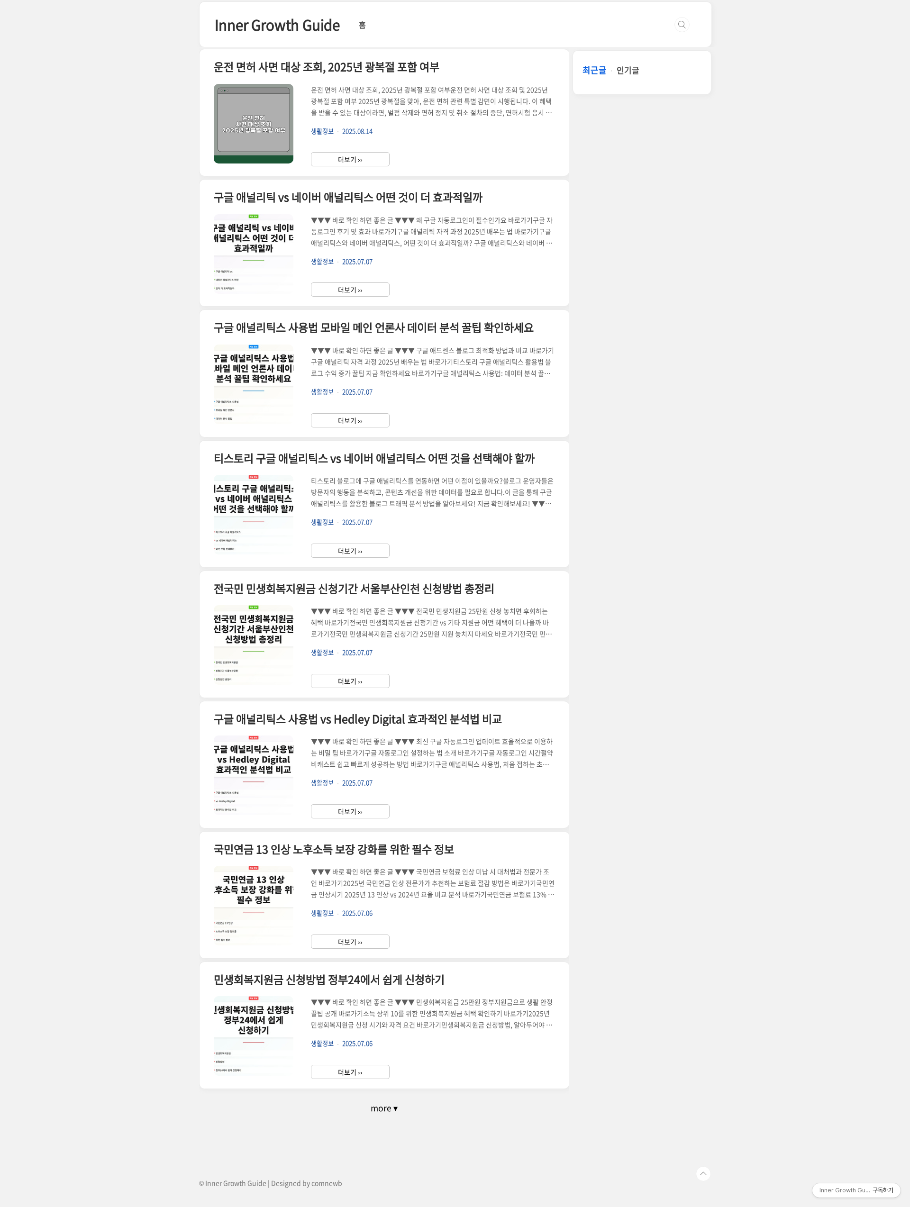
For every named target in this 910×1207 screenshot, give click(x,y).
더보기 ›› (350, 159)
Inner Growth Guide (277, 24)
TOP (703, 1173)
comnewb (326, 1183)
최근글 (594, 70)
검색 (682, 25)
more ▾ (384, 1108)
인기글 (628, 70)
